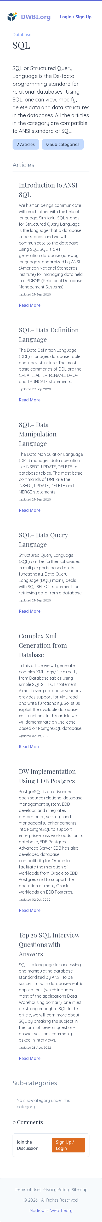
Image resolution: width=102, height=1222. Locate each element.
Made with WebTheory (51, 1210)
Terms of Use (27, 1189)
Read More (30, 305)
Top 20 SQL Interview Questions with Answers (49, 944)
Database (22, 34)
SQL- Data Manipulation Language (37, 433)
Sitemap (80, 1189)
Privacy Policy (55, 1189)
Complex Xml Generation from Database (43, 645)
